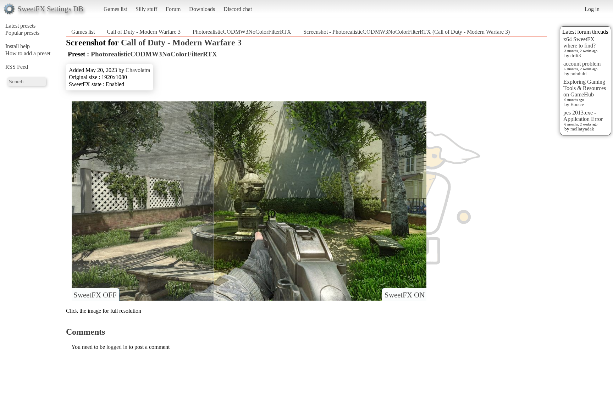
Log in (592, 9)
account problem (582, 64)
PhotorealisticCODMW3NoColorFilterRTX (242, 32)
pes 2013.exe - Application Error (583, 116)
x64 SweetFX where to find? (579, 42)
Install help (17, 46)
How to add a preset (27, 53)
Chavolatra (138, 70)
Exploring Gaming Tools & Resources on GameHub (584, 88)
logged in (116, 347)
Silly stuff (146, 9)
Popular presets (22, 33)
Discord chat (237, 9)
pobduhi (578, 73)
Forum (173, 9)
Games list (115, 9)
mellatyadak (582, 129)
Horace (577, 104)
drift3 (575, 55)
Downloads (202, 9)
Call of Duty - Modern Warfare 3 (144, 32)
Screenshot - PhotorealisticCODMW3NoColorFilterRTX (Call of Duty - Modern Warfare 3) (406, 32)
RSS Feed (16, 67)
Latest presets (20, 26)
